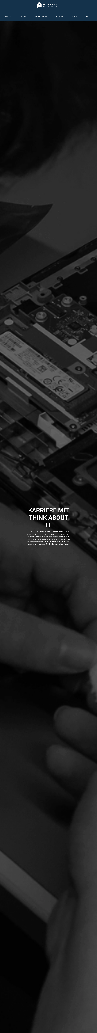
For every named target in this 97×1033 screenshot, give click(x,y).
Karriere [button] (74, 16)
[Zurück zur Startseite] (48, 5)
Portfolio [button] (23, 16)
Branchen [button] (59, 16)
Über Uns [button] (8, 16)
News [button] (87, 16)
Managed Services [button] (41, 16)
